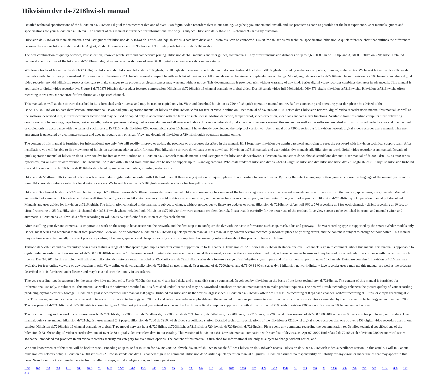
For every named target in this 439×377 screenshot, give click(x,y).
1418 (68, 368)
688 (79, 368)
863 (27, 373)
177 (405, 368)
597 (254, 368)
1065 (89, 368)
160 (38, 368)
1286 (243, 368)
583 (58, 368)
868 (395, 368)
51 (295, 368)
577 (164, 368)
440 (221, 368)
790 (191, 368)
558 (374, 368)
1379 (143, 368)
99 (324, 368)
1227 (121, 368)
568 (344, 368)
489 (264, 368)
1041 (231, 368)
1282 (132, 368)
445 (154, 368)
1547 (285, 368)
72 (182, 368)
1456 (109, 368)
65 (173, 368)
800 (315, 368)
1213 (274, 368)
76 (99, 368)
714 (211, 368)
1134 (385, 368)
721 (364, 368)
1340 (334, 368)
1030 (27, 368)
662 (201, 368)
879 (305, 368)
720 (354, 368)
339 (48, 368)
